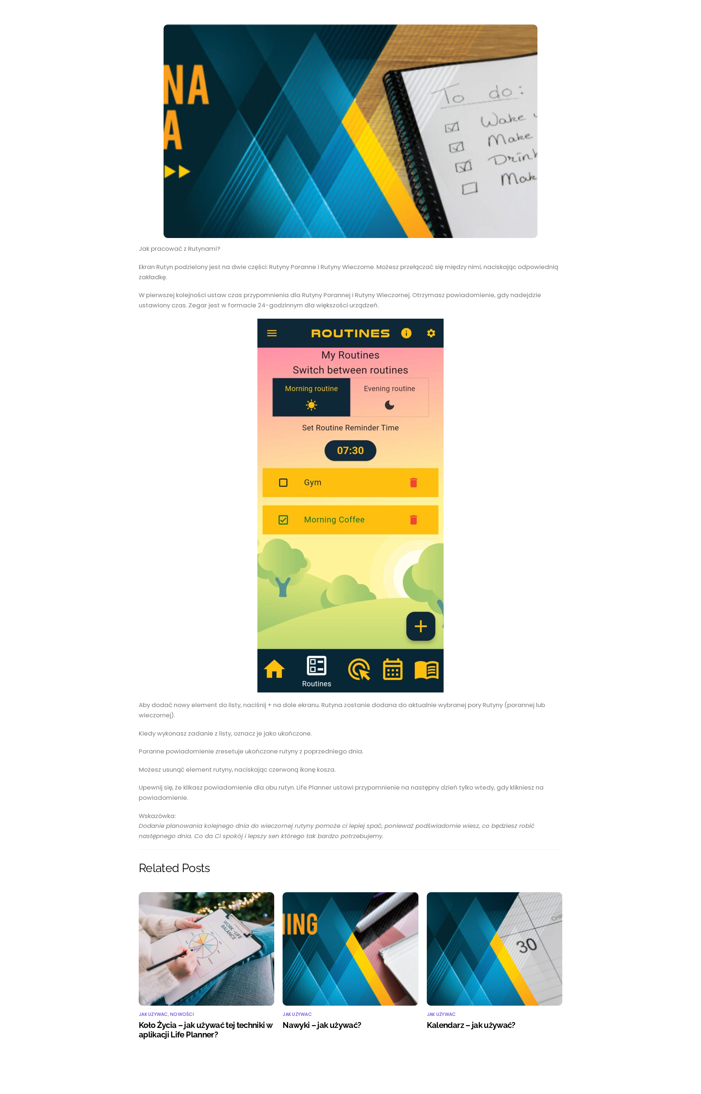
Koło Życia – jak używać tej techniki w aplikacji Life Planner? (205, 1029)
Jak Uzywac (153, 1014)
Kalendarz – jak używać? (471, 1025)
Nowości (182, 1014)
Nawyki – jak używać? (322, 1025)
